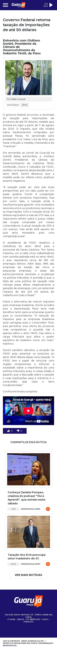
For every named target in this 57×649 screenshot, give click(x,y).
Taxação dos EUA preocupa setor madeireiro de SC (26, 556)
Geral (13, 564)
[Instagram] (16, 630)
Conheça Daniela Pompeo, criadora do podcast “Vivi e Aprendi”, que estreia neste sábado (26, 498)
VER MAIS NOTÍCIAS (28, 575)
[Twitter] (26, 630)
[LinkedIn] (35, 630)
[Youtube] (31, 630)
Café (13, 509)
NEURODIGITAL (10, 645)
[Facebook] (21, 630)
